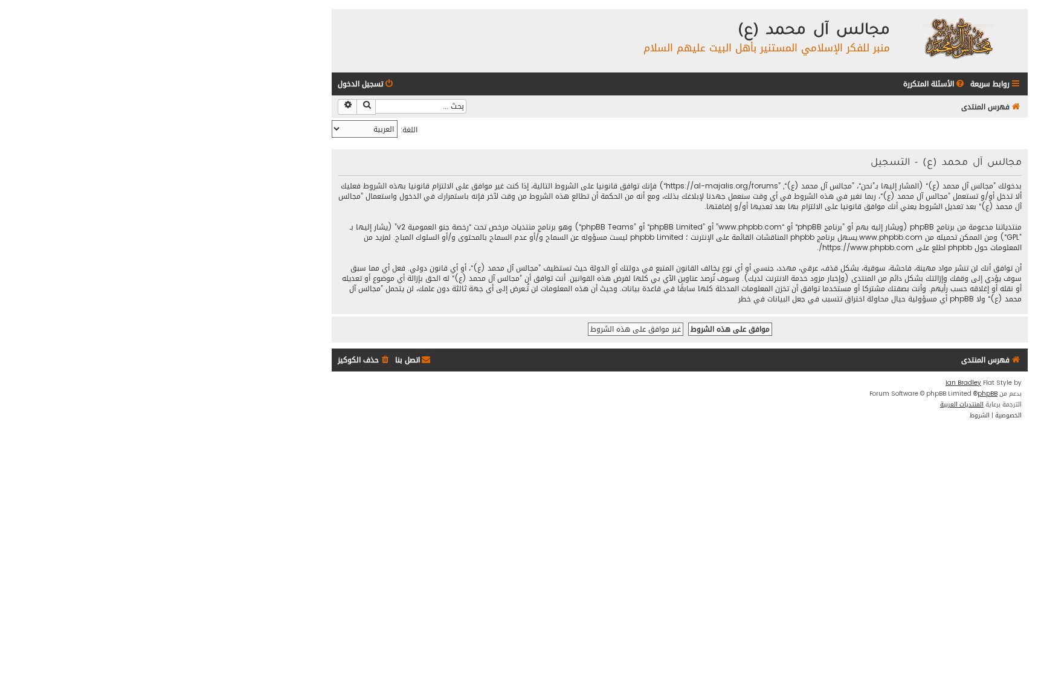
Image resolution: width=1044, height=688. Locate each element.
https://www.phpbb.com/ (866, 248)
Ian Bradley (963, 383)
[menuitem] (934, 84)
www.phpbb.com (891, 238)
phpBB (987, 393)
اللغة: (409, 130)
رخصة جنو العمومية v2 (433, 227)
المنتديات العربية (962, 404)
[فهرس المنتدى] (957, 37)
